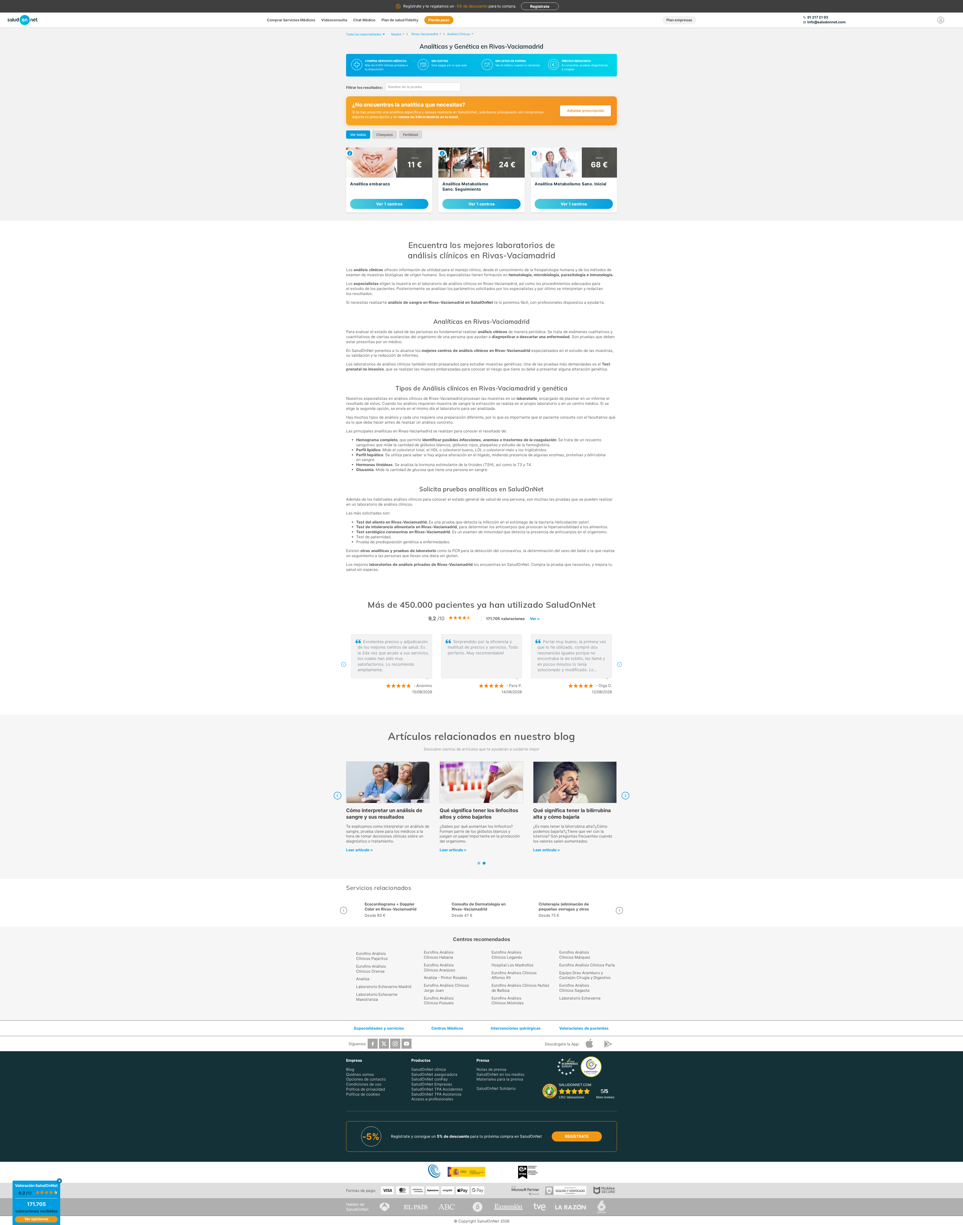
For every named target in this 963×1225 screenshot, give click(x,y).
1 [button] (476, 708)
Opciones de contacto (366, 1079)
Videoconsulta (334, 20)
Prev (338, 796)
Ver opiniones (36, 1219)
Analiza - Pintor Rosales (445, 977)
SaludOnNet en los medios (500, 1074)
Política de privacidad (365, 1089)
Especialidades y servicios (379, 1028)
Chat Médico (364, 20)
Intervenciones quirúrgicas (516, 1028)
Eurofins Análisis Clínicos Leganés (507, 955)
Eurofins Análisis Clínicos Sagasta (574, 988)
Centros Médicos (447, 1028)
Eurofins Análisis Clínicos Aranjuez (439, 967)
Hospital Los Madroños (512, 965)
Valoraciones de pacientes (584, 1028)
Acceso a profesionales (432, 1099)
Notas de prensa (491, 1069)
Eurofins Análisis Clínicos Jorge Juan (446, 988)
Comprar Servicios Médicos (291, 20)
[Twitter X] (384, 1044)
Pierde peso (438, 20)
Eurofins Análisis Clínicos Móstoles (508, 1001)
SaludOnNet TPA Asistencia (436, 1094)
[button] (343, 664)
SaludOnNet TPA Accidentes (437, 1089)
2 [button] (484, 708)
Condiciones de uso (363, 1084)
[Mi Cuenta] (940, 20)
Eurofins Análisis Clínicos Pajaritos (372, 956)
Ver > (535, 618)
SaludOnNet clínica (428, 1069)
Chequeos (384, 134)
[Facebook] (373, 1044)
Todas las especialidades (363, 34)
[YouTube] (407, 1044)
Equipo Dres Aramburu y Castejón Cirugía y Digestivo (585, 975)
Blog (350, 1069)
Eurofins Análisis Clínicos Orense (371, 969)
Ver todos (358, 134)
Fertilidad (410, 134)
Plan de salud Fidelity (399, 20)
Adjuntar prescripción (585, 111)
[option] (481, 664)
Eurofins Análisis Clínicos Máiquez (574, 955)
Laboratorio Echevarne (580, 998)
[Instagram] (395, 1044)
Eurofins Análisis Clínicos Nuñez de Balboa (520, 988)
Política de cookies (363, 1094)
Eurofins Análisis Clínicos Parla (587, 965)
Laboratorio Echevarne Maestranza (376, 997)
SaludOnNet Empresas (431, 1084)
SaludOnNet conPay (429, 1079)
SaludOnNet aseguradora (434, 1074)
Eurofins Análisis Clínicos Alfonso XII (514, 975)
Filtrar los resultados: (364, 87)
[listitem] (389, 180)
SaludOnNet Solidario (496, 1088)
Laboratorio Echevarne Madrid (383, 986)
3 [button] (491, 708)
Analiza (362, 978)
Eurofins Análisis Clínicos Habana (439, 955)
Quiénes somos (360, 1074)
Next (625, 796)
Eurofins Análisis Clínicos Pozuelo (439, 1001)
